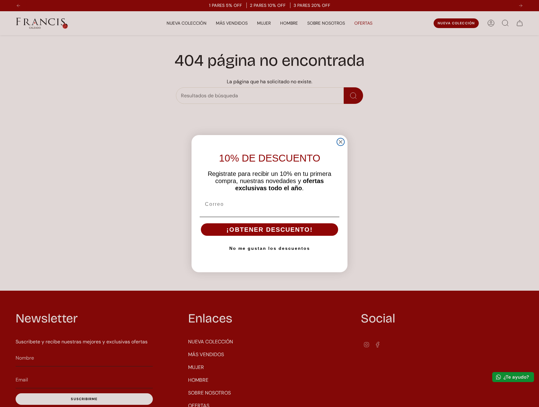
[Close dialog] (340, 142)
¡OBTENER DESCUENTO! (269, 229)
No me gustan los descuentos (269, 248)
